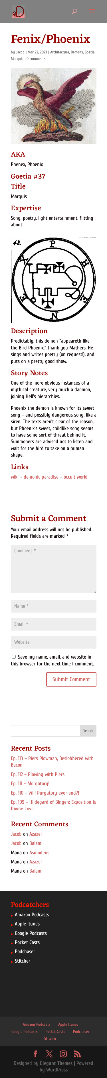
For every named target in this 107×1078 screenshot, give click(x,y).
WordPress (57, 1070)
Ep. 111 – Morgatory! (30, 784)
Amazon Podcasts (32, 915)
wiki (15, 477)
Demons (77, 52)
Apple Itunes (27, 924)
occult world (76, 477)
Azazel (35, 834)
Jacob (20, 52)
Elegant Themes (56, 1063)
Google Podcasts (31, 933)
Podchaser (25, 952)
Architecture (59, 52)
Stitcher (22, 961)
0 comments (36, 58)
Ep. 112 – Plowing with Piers (37, 774)
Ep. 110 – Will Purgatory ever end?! (45, 793)
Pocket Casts (27, 942)
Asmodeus (39, 853)
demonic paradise (41, 477)
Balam (35, 843)
